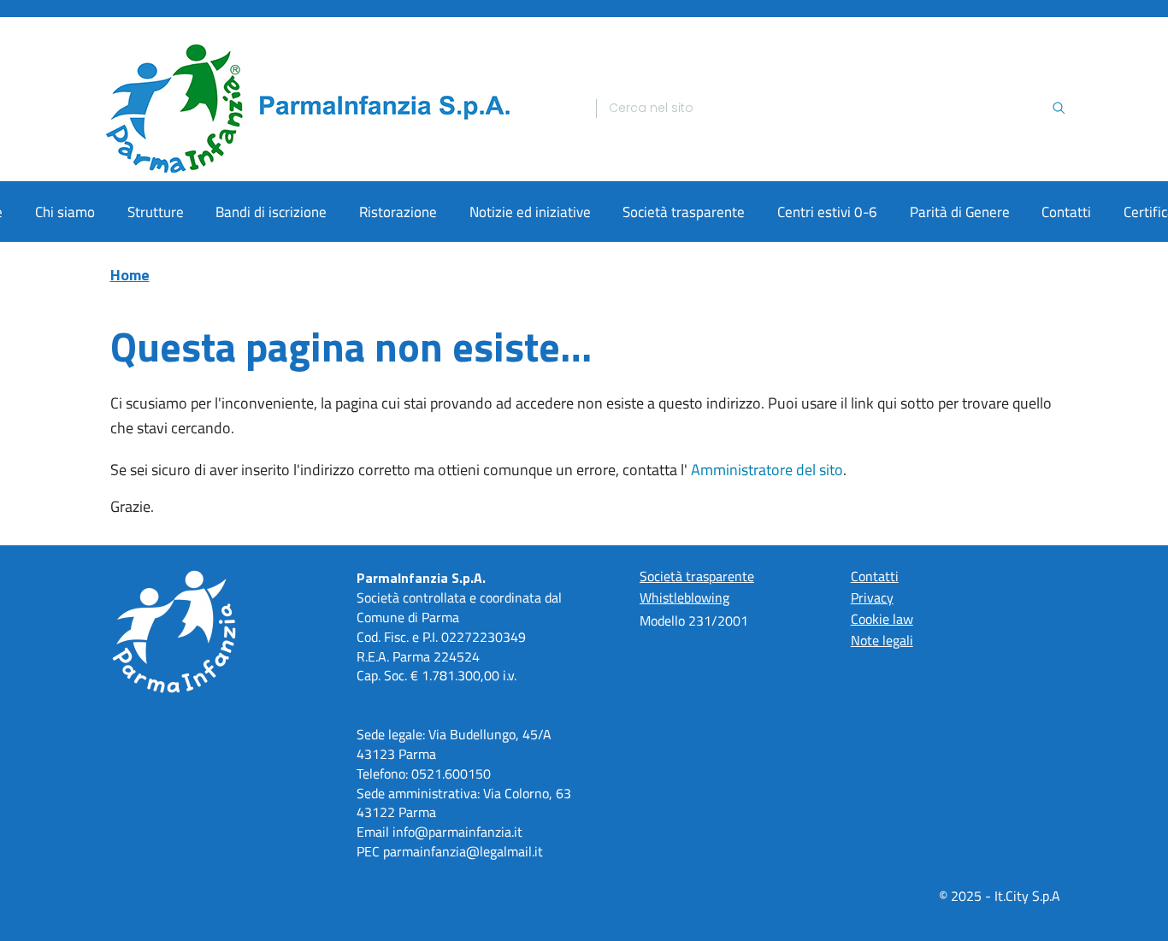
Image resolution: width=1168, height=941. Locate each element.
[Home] (338, 108)
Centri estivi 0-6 (827, 211)
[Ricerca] (1058, 108)
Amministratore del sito (767, 469)
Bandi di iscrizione (271, 211)
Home (130, 275)
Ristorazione (398, 211)
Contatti (1066, 211)
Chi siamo (65, 211)
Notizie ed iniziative (530, 211)
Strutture (155, 211)
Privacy (872, 597)
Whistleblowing (684, 597)
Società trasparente (683, 211)
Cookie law (882, 619)
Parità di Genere (960, 211)
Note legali (882, 640)
